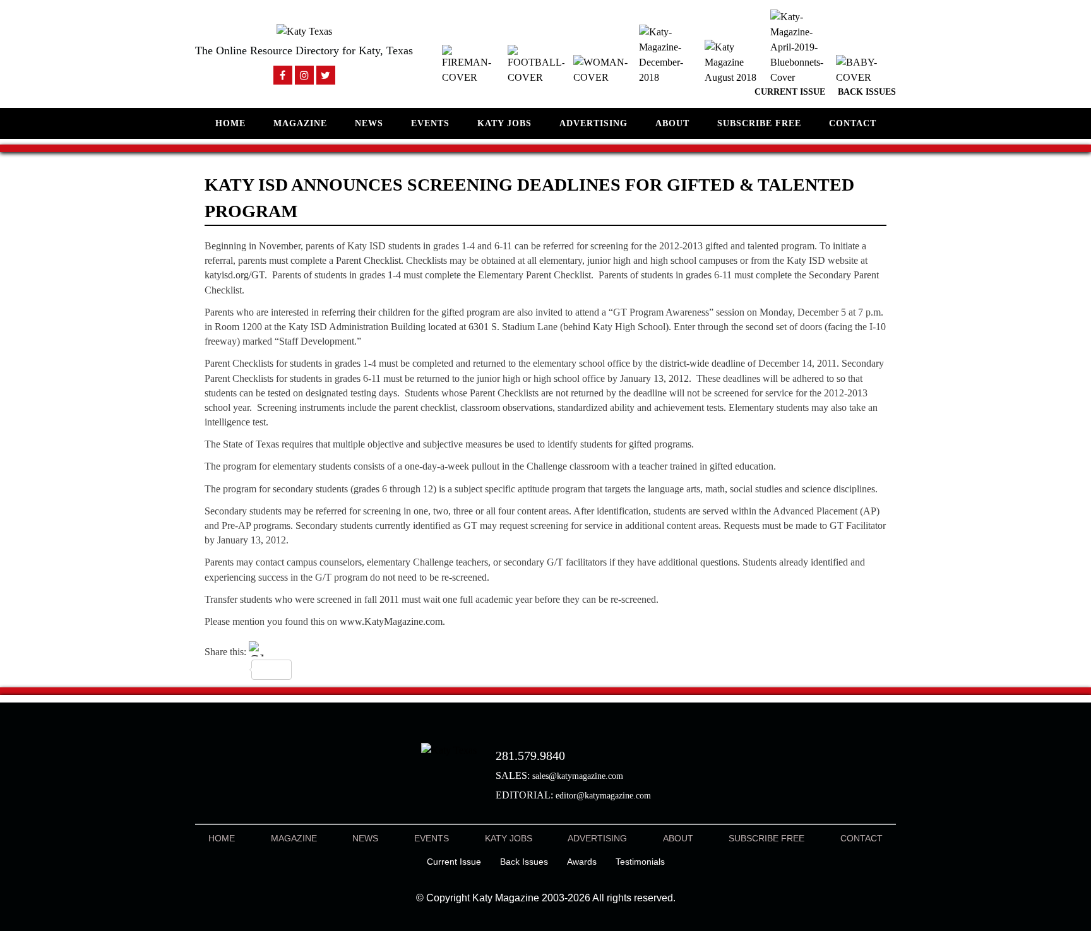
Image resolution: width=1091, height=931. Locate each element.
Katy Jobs (504, 123)
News (369, 123)
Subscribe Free (759, 123)
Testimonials (640, 862)
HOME (230, 123)
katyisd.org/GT (235, 275)
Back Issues (867, 92)
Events (430, 123)
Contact (852, 123)
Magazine (300, 123)
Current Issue (789, 92)
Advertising (593, 123)
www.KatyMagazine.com (391, 621)
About (672, 123)
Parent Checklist (368, 260)
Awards (582, 862)
